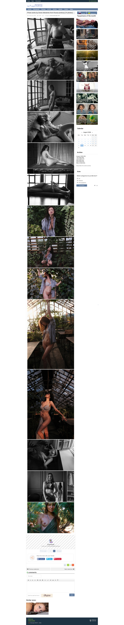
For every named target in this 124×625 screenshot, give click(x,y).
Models (60, 9)
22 (92, 143)
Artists (29, 9)
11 (81, 141)
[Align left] (38, 580)
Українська (93, 13)
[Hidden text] (50, 580)
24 (78, 145)
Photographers (82, 182)
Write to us (30, 619)
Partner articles (31, 620)
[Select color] (48, 580)
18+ (59, 15)
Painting (43, 9)
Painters (81, 180)
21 (90, 143)
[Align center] (40, 580)
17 (78, 143)
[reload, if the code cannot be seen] (47, 597)
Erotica (55, 9)
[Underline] (32, 580)
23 (95, 143)
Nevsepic (37, 6)
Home (28, 1)
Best (33, 1)
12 (85, 141)
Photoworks (36, 9)
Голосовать (81, 185)
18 (81, 143)
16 (95, 141)
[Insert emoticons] (45, 580)
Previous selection (33, 569)
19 (85, 143)
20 (88, 143)
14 (90, 141)
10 (78, 141)
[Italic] (30, 580)
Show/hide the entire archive (83, 165)
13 (88, 141)
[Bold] (28, 580)
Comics (66, 9)
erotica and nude (54, 15)
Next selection (69, 569)
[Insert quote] (53, 580)
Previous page (43, 551)
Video (71, 9)
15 (92, 141)
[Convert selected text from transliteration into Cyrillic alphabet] (55, 580)
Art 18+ (49, 9)
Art (79, 178)
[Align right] (42, 580)
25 (81, 145)
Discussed (38, 1)
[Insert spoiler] (58, 580)
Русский (83, 13)
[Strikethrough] (35, 580)
